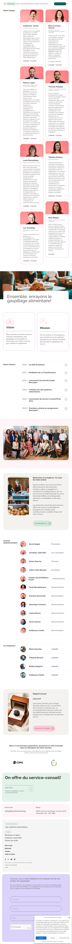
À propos (18, 3)
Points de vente (11, 840)
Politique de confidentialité (47, 941)
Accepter (41, 938)
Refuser (52, 938)
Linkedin (26, 61)
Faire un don (8, 845)
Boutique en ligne (12, 835)
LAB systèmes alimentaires (27, 3)
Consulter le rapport (42, 728)
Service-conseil (10, 3)
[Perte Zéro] (31, 789)
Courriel (33, 61)
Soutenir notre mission (60, 3)
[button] (69, 917)
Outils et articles (43, 3)
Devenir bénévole (41, 523)
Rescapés (36, 3)
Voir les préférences (64, 938)
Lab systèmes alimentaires (16, 827)
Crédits (6, 867)
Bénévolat (8, 848)
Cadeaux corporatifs (13, 838)
